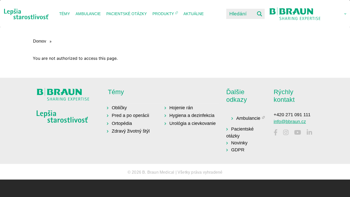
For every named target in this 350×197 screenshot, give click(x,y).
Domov (39, 41)
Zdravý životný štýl (131, 131)
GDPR (237, 149)
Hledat (259, 14)
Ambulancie (88, 14)
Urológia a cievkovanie (192, 123)
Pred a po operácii (130, 115)
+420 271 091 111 (292, 114)
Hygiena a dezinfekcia (191, 115)
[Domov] (26, 13)
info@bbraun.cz (290, 121)
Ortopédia (122, 123)
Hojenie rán (181, 107)
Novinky (239, 142)
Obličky (119, 107)
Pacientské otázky (126, 14)
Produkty (163, 14)
